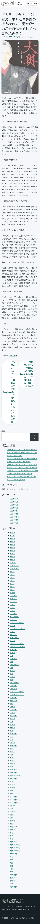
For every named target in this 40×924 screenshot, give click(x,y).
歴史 (11, 794)
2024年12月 (15, 514)
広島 (11, 736)
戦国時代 (13, 745)
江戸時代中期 (15, 800)
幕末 (11, 730)
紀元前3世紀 (15, 848)
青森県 (12, 881)
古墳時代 (13, 697)
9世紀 (12, 589)
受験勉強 (13, 688)
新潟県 (12, 764)
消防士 (12, 806)
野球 (11, 872)
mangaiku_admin (29, 37)
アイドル (13, 595)
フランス (13, 619)
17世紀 (11, 356)
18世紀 (12, 556)
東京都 (12, 785)
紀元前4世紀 (15, 851)
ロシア (12, 640)
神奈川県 (13, 827)
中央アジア (14, 664)
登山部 (12, 821)
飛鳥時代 (13, 887)
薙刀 (11, 860)
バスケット (14, 616)
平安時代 (13, 733)
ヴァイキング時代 (17, 643)
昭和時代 (13, 779)
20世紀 (13, 562)
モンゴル (13, 634)
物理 (11, 815)
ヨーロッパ (14, 637)
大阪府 (12, 712)
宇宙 (11, 721)
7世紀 (12, 583)
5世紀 (12, 577)
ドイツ (12, 610)
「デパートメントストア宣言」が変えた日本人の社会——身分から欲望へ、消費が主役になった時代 (22, 452)
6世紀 (12, 580)
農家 (11, 866)
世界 (11, 655)
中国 (11, 661)
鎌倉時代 (13, 875)
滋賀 (11, 809)
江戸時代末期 (15, 803)
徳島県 (12, 742)
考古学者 (13, 854)
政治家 (12, 758)
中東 (11, 667)
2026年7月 (14, 499)
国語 (11, 703)
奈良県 (12, 718)
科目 (11, 836)
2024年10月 (15, 520)
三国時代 (13, 649)
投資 (11, 748)
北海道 (12, 676)
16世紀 (12, 550)
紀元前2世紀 (15, 845)
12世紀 (12, 538)
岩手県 (12, 727)
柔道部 (12, 788)
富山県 (12, 724)
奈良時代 (13, 715)
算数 (11, 839)
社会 (11, 824)
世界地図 (13, 658)
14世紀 (12, 544)
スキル (12, 604)
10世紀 (12, 532)
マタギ (12, 631)
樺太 (11, 791)
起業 (11, 863)
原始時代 (13, 685)
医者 (11, 679)
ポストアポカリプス (17, 628)
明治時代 (13, 773)
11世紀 (12, 535)
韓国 (11, 884)
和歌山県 (13, 700)
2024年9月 (14, 523)
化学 (11, 673)
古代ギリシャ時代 (17, 691)
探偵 (11, 755)
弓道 (11, 739)
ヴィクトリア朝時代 (17, 646)
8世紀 (12, 586)
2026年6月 (14, 502)
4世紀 (12, 574)
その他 (12, 592)
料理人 (12, 761)
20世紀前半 (14, 565)
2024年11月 (14, 517)
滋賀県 (12, 812)
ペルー (12, 625)
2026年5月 (14, 505)
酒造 (11, 869)
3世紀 (12, 571)
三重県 (12, 652)
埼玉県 (12, 706)
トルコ (12, 607)
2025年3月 (14, 508)
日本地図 (13, 770)
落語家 (12, 857)
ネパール (13, 613)
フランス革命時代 (17, 622)
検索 (3, 431)
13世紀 (12, 541)
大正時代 (13, 709)
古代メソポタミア (17, 694)
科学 (11, 833)
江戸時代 (13, 797)
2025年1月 (14, 511)
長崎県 (12, 878)
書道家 (12, 782)
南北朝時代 (14, 682)
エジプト (13, 601)
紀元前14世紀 (15, 842)
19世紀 (12, 559)
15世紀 (12, 547)
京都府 (12, 670)
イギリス (13, 598)
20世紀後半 (14, 568)
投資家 (12, 752)
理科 (11, 818)
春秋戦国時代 (15, 776)
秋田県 (12, 830)
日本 (15, 356)
